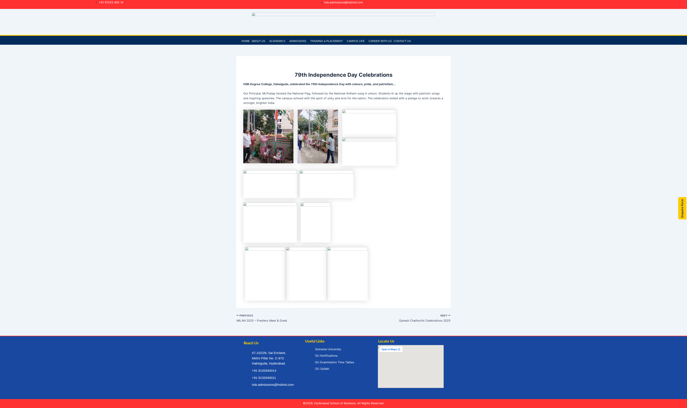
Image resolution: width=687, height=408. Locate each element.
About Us (258, 41)
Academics (277, 41)
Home (246, 41)
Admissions (297, 41)
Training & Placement (326, 41)
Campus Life (356, 41)
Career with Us (380, 41)
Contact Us (402, 41)
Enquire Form (682, 208)
